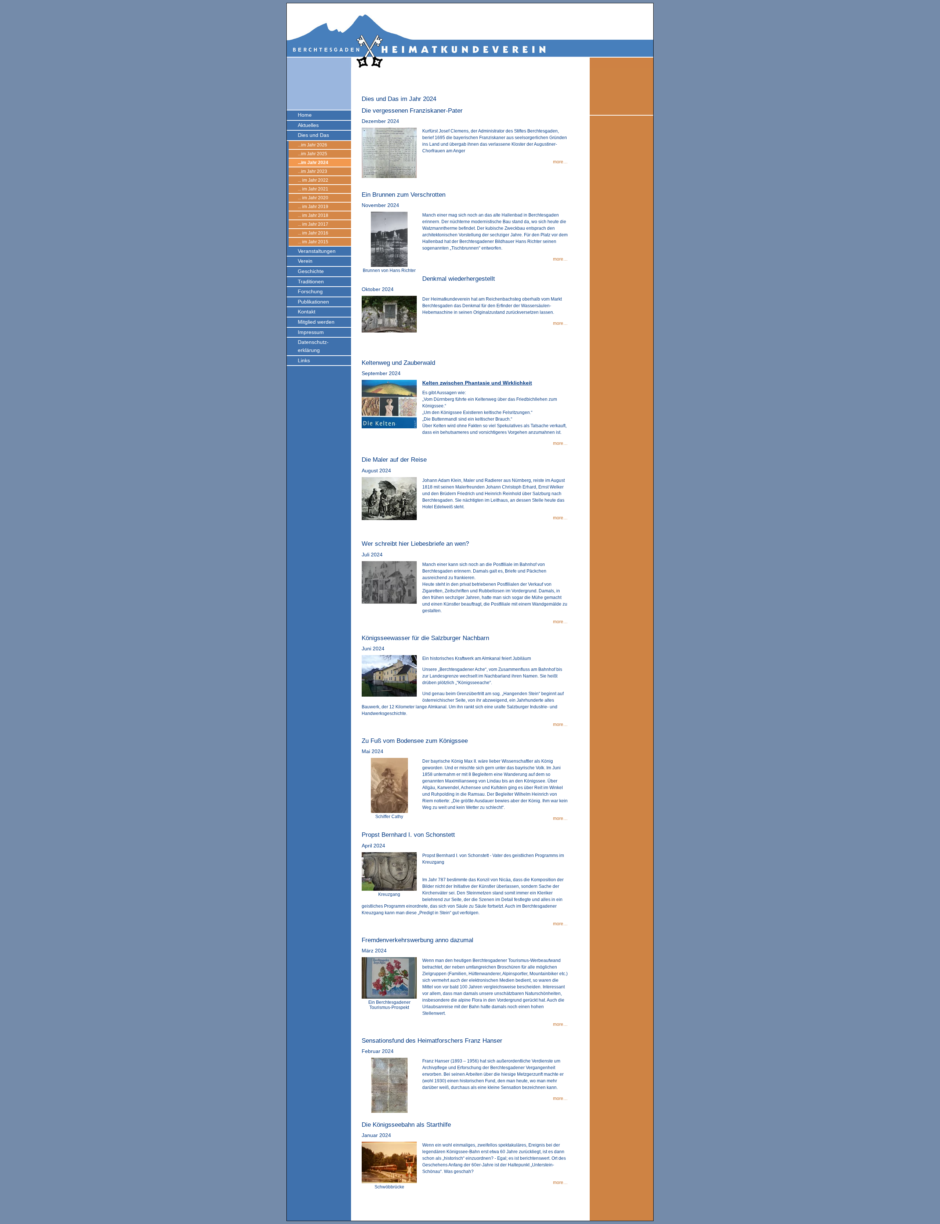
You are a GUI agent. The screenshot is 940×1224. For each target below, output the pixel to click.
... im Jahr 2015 (313, 241)
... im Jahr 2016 (313, 233)
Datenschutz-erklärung (313, 346)
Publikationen (313, 302)
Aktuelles (308, 125)
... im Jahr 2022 (313, 180)
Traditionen (311, 281)
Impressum (311, 332)
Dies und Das (313, 135)
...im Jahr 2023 (312, 171)
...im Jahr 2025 (312, 153)
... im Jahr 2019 (313, 206)
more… (560, 161)
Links (304, 360)
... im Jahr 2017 (313, 224)
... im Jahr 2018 (313, 215)
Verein (305, 261)
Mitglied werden (316, 322)
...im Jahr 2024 (313, 162)
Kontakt (306, 312)
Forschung (310, 291)
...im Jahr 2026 (312, 145)
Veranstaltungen (317, 251)
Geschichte (311, 271)
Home (305, 115)
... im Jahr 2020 (313, 197)
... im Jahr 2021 (313, 189)
